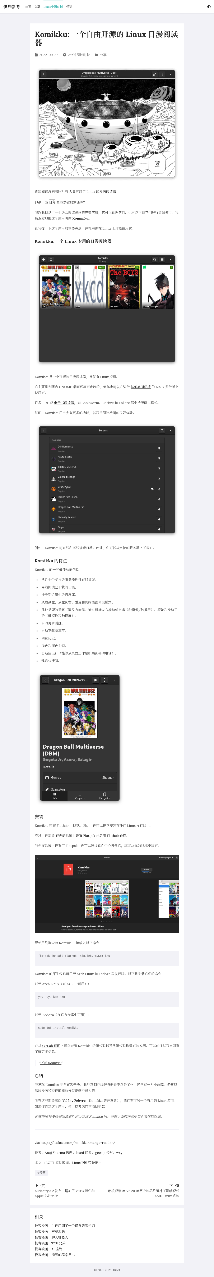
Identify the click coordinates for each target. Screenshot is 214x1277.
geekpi (100, 1152)
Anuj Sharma (55, 1152)
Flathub (63, 825)
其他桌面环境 (141, 387)
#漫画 (41, 1173)
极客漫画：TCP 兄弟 (50, 1243)
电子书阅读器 (64, 403)
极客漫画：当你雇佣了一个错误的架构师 (65, 1225)
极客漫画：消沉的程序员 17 (55, 1255)
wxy (119, 1152)
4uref (116, 1270)
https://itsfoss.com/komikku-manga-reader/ (78, 1142)
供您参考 (11, 6)
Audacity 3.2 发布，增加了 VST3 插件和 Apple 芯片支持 (65, 1193)
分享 (103, 55)
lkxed (80, 1152)
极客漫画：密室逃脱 (50, 1231)
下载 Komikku (50, 1063)
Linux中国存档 (53, 7)
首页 (28, 7)
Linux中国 (79, 1163)
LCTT (50, 1163)
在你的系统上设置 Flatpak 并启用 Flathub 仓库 (91, 835)
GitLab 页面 (51, 1046)
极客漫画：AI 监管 (48, 1249)
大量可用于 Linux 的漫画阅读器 (92, 191)
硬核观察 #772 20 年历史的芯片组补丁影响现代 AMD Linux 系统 (143, 1193)
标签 (69, 7)
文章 (37, 7)
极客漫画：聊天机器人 (51, 1237)
